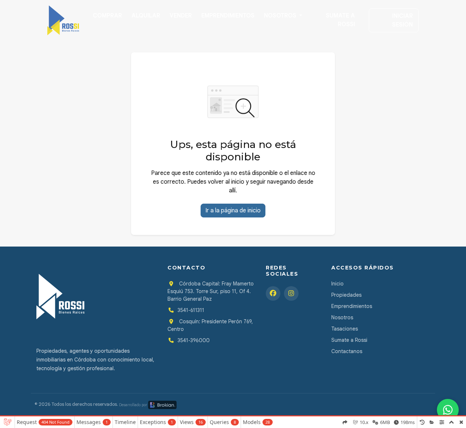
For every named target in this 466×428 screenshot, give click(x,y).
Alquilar (145, 15)
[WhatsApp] (448, 410)
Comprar (107, 15)
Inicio (337, 283)
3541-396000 (194, 340)
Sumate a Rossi (340, 20)
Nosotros (281, 15)
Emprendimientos (227, 15)
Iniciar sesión (402, 20)
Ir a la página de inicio (233, 210)
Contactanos (346, 351)
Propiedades (346, 295)
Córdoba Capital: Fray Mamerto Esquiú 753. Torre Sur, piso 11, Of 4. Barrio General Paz (210, 291)
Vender (181, 15)
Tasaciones (344, 328)
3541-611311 (191, 310)
